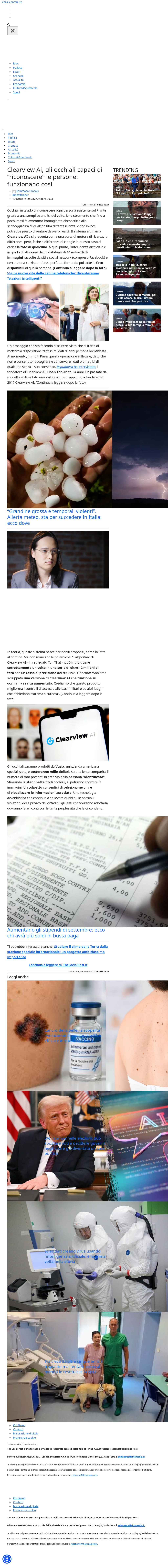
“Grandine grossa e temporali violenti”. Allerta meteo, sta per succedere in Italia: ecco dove (54, 517)
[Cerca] (8, 24)
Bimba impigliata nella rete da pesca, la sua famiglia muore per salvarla (136, 325)
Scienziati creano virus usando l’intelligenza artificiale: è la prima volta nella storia (74, 1256)
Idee (16, 63)
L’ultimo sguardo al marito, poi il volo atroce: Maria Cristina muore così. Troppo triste (136, 298)
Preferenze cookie (24, 1437)
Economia (19, 84)
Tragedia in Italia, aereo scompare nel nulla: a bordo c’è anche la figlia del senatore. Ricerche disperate (136, 269)
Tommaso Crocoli (27, 191)
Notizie (119, 187)
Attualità (18, 80)
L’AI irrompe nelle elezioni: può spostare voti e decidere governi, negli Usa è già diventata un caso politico (75, 1145)
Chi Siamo (19, 1425)
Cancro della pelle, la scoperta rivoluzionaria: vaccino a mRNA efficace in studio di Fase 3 (72, 1035)
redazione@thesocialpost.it (84, 1475)
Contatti (18, 1429)
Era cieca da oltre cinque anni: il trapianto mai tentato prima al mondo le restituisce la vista (73, 1366)
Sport (16, 92)
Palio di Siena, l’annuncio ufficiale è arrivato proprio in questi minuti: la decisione (134, 244)
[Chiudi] (12, 30)
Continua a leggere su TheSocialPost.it (58, 965)
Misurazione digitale (25, 1433)
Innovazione (20, 195)
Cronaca (18, 76)
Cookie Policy (30, 1444)
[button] (7, 1559)
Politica (17, 67)
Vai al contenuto (12, 2)
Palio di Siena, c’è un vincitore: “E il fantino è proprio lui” (135, 192)
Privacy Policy (15, 1444)
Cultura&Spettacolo (25, 88)
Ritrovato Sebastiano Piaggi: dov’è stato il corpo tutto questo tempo (137, 217)
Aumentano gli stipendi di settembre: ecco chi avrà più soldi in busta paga (56, 932)
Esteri (16, 71)
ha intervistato (76, 367)
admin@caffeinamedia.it (131, 1456)
